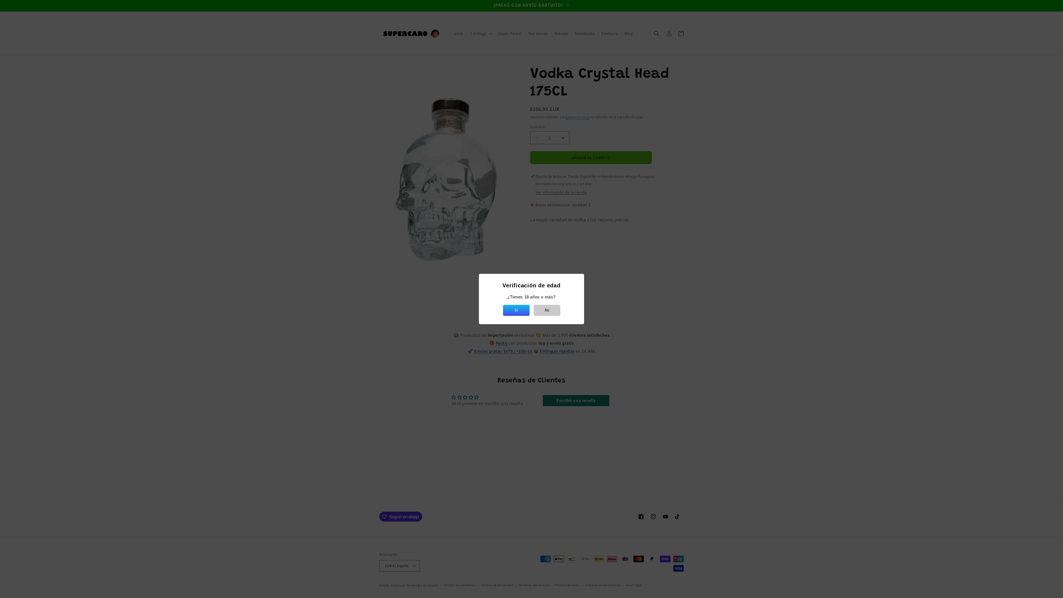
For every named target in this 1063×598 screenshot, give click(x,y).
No (547, 310)
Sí (516, 310)
